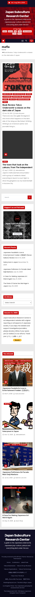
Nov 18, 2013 (8, 113)
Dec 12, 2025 (8, 435)
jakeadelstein (20, 170)
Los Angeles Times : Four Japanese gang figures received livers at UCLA (17, 587)
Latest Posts (24, 562)
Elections (7, 444)
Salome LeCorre (20, 478)
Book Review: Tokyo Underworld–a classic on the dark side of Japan (16, 108)
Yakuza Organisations (10, 569)
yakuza (10, 31)
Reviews (5, 99)
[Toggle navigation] (22, 40)
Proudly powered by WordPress (11, 557)
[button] (26, 41)
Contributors (16, 562)
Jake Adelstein (27, 31)
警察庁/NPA (26, 579)
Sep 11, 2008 (8, 170)
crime (16, 360)
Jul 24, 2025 (8, 478)
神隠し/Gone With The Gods (13, 579)
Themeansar (17, 558)
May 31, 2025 (8, 521)
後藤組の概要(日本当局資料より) (17, 572)
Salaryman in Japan (10, 262)
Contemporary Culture (11, 488)
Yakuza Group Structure (24, 566)
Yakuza (5, 102)
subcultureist (19, 113)
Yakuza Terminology (25, 569)
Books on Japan (7, 94)
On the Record (7, 96)
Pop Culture (27, 96)
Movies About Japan (10, 363)
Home (4, 50)
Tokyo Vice (12, 99)
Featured (29, 94)
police (14, 33)
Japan (5, 31)
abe (15, 31)
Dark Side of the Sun (19, 94)
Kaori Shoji (19, 521)
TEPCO (19, 33)
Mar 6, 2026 (8, 394)
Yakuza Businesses (9, 566)
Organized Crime (17, 96)
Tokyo (19, 31)
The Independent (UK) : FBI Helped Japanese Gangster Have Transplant (17, 592)
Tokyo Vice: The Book (17, 576)
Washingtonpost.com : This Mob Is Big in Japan (17, 582)
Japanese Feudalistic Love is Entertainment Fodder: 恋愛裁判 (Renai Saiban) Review (17, 255)
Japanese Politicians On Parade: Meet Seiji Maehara (15, 473)
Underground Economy (23, 99)
